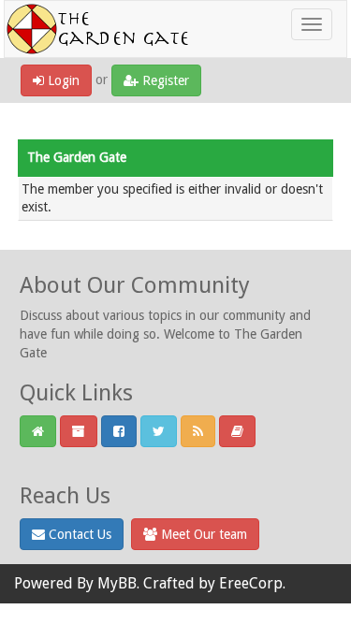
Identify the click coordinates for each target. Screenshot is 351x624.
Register (164, 80)
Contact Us (78, 534)
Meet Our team (202, 534)
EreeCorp (251, 583)
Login (62, 80)
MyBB (117, 583)
